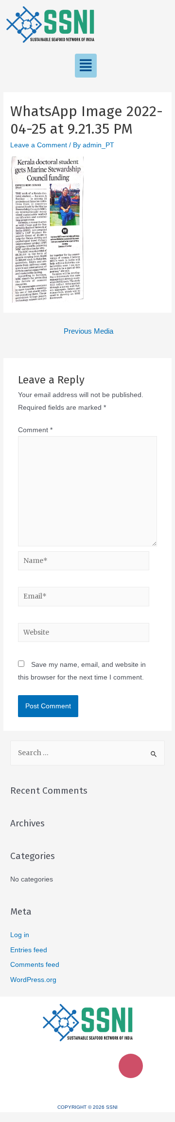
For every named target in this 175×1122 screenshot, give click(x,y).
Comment (35, 430)
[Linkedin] (73, 1066)
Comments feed (34, 964)
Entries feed (28, 950)
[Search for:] (87, 753)
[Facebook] (45, 1066)
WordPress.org (33, 979)
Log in (19, 935)
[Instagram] (131, 1066)
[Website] (84, 634)
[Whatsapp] (102, 1066)
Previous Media (88, 331)
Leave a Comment (38, 145)
